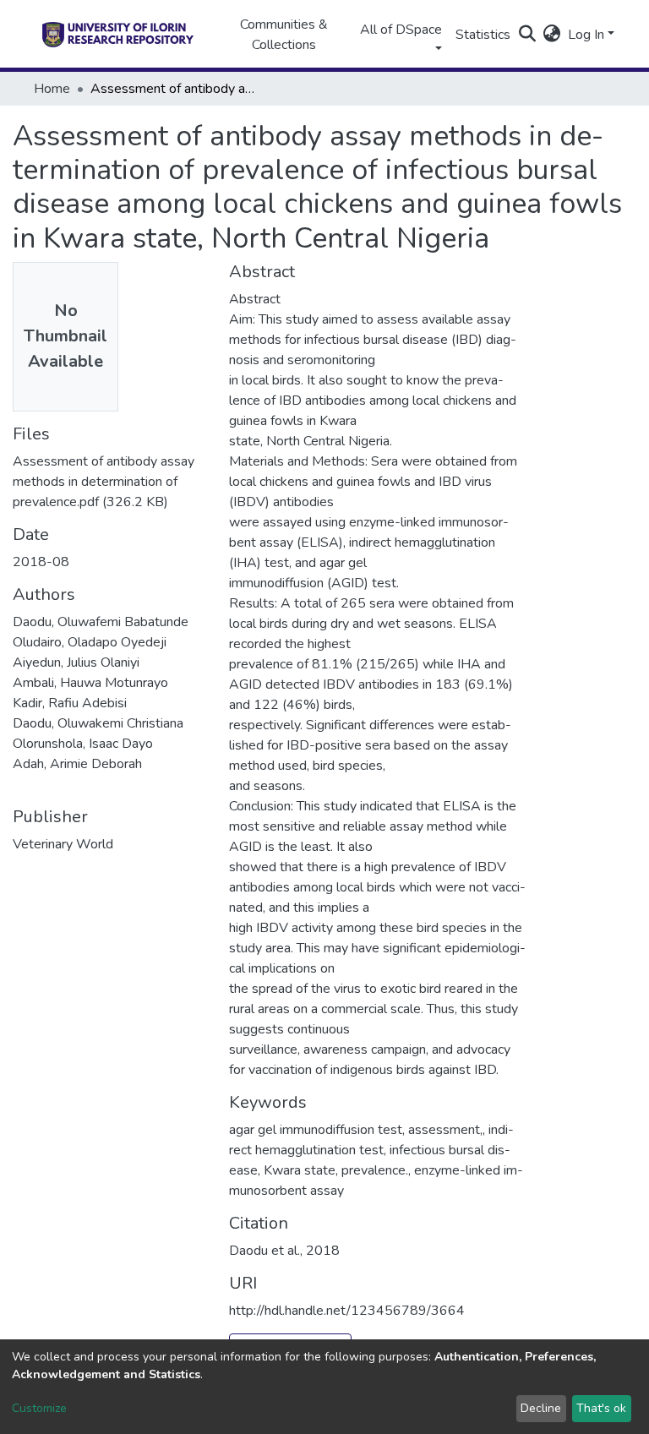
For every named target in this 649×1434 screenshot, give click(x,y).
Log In (586, 34)
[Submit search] (527, 35)
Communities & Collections (284, 34)
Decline (541, 1408)
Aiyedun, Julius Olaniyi (76, 662)
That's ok (601, 1408)
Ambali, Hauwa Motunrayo (90, 682)
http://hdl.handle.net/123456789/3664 (347, 1310)
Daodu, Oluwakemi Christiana (98, 723)
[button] (552, 35)
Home (52, 88)
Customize (39, 1408)
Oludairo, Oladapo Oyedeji (89, 642)
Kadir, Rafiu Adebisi (70, 703)
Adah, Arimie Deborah (77, 764)
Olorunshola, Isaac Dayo (83, 743)
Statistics (482, 34)
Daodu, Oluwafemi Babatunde (100, 622)
